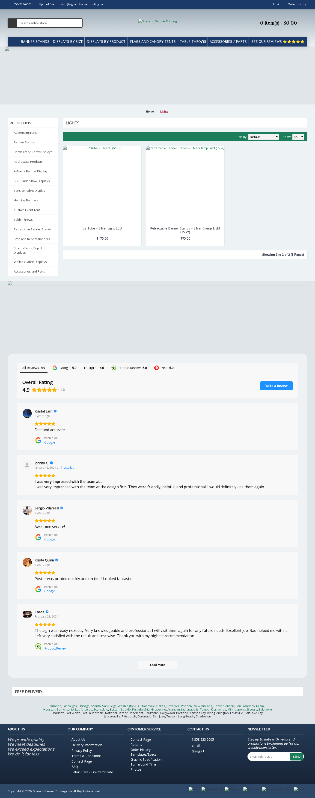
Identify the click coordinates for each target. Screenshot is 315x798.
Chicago (83, 706)
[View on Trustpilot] (27, 465)
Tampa (205, 709)
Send (296, 756)
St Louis (251, 709)
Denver (219, 706)
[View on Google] (27, 413)
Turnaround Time (144, 764)
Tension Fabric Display (29, 191)
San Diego (109, 706)
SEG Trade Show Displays (32, 181)
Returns (136, 744)
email (196, 745)
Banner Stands (24, 142)
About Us (78, 739)
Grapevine (158, 709)
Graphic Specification (146, 759)
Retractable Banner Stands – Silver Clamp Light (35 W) (185, 230)
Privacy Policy (81, 750)
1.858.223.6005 (203, 739)
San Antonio (65, 709)
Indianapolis (190, 709)
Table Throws (23, 220)
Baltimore (265, 709)
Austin (229, 706)
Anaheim (173, 709)
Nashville (148, 706)
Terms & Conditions (86, 756)
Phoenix (187, 706)
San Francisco (245, 706)
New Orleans (203, 706)
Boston (114, 709)
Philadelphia (141, 709)
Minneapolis (236, 709)
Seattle (126, 709)
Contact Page (81, 761)
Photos (136, 769)
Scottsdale (100, 709)
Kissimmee (218, 709)
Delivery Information (86, 745)
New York (173, 706)
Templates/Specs (143, 754)
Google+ (198, 751)
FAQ (74, 766)
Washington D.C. (129, 706)
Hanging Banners (26, 200)
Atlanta (96, 706)
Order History (141, 749)
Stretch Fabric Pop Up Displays (29, 250)
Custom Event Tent (27, 210)
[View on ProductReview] (27, 614)
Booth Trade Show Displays (33, 152)
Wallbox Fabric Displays (30, 262)
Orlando (55, 706)
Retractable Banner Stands (33, 229)
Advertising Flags (25, 133)
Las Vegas (70, 706)
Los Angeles (83, 709)
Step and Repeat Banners (32, 239)
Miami (260, 706)
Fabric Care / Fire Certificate (92, 772)
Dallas (160, 706)
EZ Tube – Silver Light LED (102, 228)
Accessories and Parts (29, 271)
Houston (49, 709)
